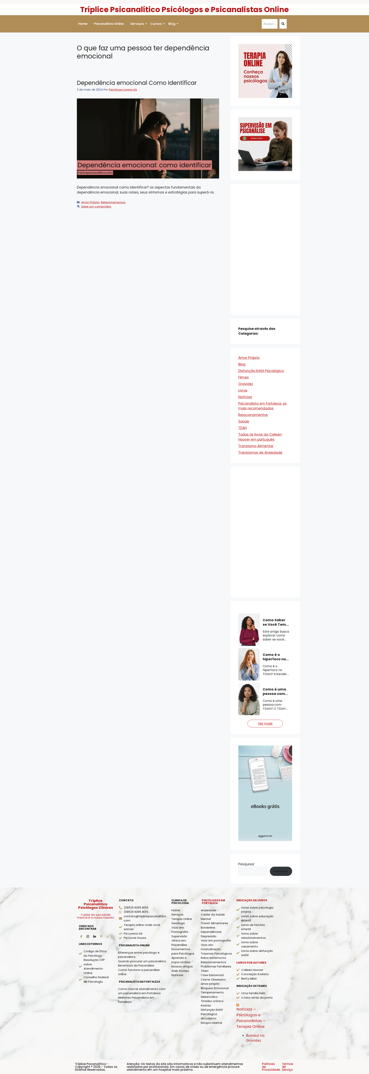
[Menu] (107, 936)
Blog (171, 24)
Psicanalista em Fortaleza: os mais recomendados (262, 406)
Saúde (243, 421)
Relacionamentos (113, 202)
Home (82, 24)
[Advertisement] (265, 249)
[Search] (283, 24)
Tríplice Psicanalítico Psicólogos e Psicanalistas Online (184, 9)
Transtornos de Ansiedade (260, 452)
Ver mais (265, 723)
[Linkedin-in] (94, 936)
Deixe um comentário (96, 206)
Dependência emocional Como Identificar (137, 83)
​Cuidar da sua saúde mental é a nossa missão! (95, 916)
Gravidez (245, 384)
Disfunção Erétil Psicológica (261, 371)
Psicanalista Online (109, 24)
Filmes (243, 377)
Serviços (137, 24)
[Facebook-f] (81, 936)
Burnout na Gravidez (255, 1038)
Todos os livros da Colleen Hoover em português (260, 437)
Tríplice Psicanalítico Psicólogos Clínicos (95, 904)
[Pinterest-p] (101, 936)
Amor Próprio (90, 202)
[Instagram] (88, 936)
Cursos (156, 24)
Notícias (245, 397)
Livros (242, 390)
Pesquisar (246, 864)
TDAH (242, 428)
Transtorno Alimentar (255, 446)
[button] (358, 1063)
